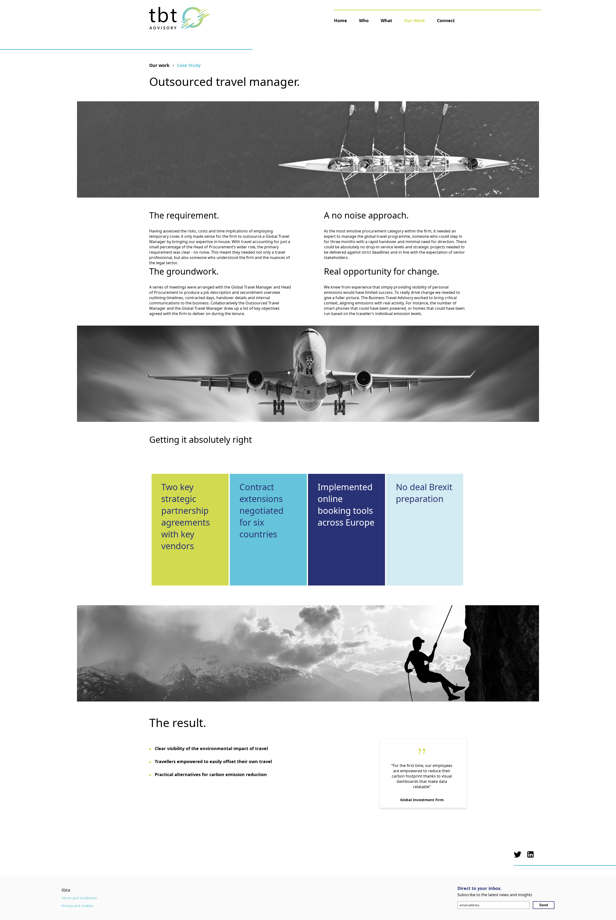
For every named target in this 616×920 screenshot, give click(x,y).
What (386, 20)
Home (340, 20)
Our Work (414, 20)
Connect (446, 20)
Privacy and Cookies (77, 905)
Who (364, 20)
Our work (159, 65)
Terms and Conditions (79, 898)
